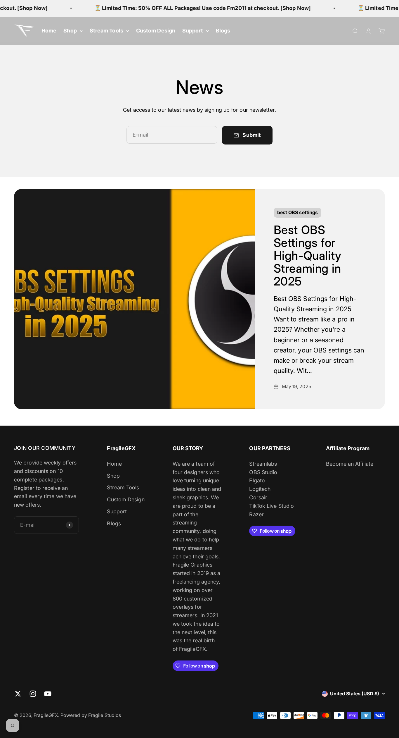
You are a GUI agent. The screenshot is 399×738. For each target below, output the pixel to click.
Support (192, 30)
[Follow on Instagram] (33, 694)
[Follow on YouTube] (48, 694)
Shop (70, 30)
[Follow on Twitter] (18, 694)
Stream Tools (106, 30)
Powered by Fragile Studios (90, 715)
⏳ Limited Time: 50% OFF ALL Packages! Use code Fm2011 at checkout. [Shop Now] (197, 8)
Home (48, 30)
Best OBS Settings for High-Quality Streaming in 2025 (307, 255)
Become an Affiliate (349, 464)
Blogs (223, 30)
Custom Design (155, 30)
